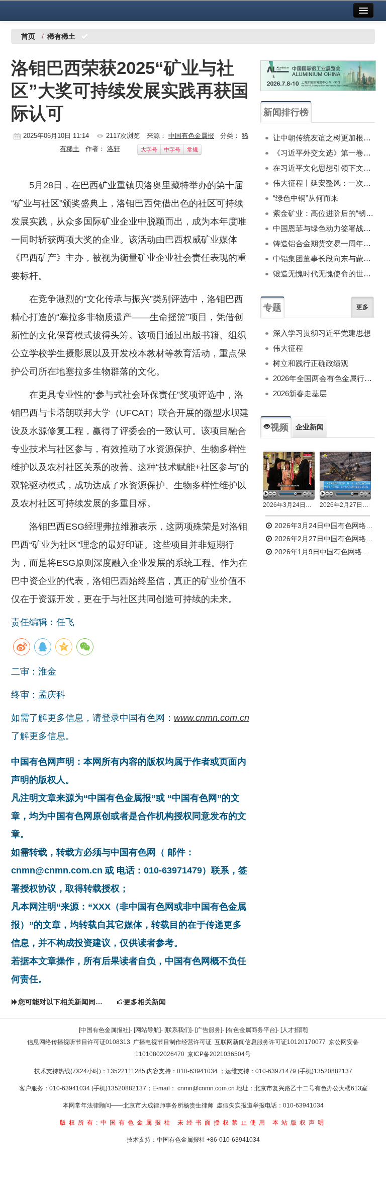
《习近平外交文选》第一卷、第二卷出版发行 (324, 153)
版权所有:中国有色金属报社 (116, 1122)
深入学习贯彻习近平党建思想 (322, 333)
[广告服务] (208, 1029)
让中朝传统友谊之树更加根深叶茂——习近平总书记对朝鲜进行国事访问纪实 (324, 137)
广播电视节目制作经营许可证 (172, 1042)
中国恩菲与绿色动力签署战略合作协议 (324, 228)
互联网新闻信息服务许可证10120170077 (270, 1042)
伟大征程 (288, 348)
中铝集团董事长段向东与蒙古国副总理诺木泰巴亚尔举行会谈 (324, 258)
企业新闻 (310, 427)
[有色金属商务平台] (251, 1029)
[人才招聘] (294, 1029)
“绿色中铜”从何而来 (305, 198)
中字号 (172, 149)
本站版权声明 (299, 1122)
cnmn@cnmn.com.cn (206, 1088)
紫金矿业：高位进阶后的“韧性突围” (324, 213)
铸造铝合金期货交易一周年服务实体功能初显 (324, 243)
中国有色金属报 (191, 135)
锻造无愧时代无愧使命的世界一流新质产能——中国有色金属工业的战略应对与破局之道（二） (324, 273)
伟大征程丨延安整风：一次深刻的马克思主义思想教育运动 (324, 183)
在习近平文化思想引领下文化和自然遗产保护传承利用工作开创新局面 (324, 168)
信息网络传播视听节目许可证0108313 (78, 1042)
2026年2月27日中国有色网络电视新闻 (345, 504)
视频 (279, 427)
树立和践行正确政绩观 (310, 363)
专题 (272, 308)
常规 (192, 149)
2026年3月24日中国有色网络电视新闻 (289, 504)
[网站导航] (147, 1029)
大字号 (149, 149)
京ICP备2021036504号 (219, 1054)
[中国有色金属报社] (104, 1029)
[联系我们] (177, 1029)
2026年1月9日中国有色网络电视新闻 (323, 552)
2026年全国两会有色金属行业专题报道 (324, 378)
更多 (362, 307)
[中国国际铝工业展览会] (318, 75)
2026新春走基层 (300, 393)
